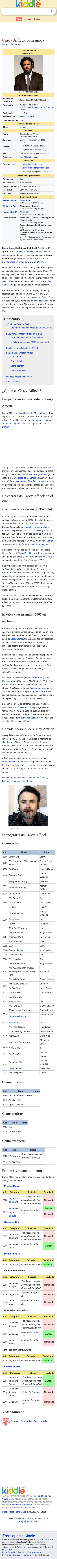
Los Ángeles (41, 777)
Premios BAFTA (10, 212)
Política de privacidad (11, 1554)
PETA (5, 764)
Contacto (27, 1554)
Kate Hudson (30, 553)
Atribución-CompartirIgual (22, 1504)
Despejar (47, 11)
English (37, 19)
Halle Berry (38, 530)
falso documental (38, 687)
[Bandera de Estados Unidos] (21, 107)
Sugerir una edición (28, 1521)
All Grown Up (15, 1155)
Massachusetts (38, 107)
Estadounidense (27, 116)
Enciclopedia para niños (12, 43)
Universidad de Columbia (32, 164)
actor (4, 254)
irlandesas (36, 419)
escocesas (47, 419)
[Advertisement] (28, 29)
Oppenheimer (15, 1068)
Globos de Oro (9, 206)
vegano (32, 764)
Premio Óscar (8, 261)
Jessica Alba (36, 677)
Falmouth (27, 107)
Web (19, 19)
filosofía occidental (37, 481)
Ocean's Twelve (16, 950)
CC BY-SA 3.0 (45, 1539)
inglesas (18, 423)
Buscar (52, 11)
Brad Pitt (36, 635)
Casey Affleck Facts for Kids (34, 1421)
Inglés (22, 120)
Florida (29, 780)
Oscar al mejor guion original (35, 544)
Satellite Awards (12, 1366)
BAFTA (39, 261)
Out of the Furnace (17, 1016)
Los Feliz (24, 113)
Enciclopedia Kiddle (18, 1535)
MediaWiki (9, 1549)
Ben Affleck (25, 157)
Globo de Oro (25, 261)
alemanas (6, 423)
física (12, 481)
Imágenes (27, 19)
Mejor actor (25, 200)
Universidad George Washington (35, 167)
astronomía (21, 481)
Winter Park (19, 780)
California (6, 780)
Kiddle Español (8, 1552)
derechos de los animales (14, 761)
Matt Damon (47, 540)
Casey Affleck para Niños (14, 1511)
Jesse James (17, 638)
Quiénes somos (34, 1552)
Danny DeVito (45, 556)
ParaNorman (15, 1001)
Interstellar (13, 1022)
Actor (22, 179)
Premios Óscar (10, 200)
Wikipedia (21, 1547)
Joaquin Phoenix (32, 526)
